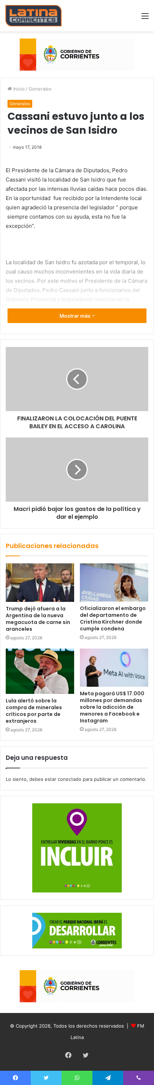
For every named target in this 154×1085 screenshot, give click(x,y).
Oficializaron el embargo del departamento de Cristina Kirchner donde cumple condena (113, 618)
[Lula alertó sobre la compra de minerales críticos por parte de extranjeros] (40, 671)
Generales (40, 89)
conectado (69, 779)
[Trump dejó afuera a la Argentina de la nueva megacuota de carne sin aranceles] (40, 582)
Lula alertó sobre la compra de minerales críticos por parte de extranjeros (34, 711)
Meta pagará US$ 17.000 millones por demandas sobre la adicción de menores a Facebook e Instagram (112, 707)
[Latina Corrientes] (33, 15)
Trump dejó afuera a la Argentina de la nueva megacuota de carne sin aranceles (38, 619)
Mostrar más (75, 316)
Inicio (18, 89)
